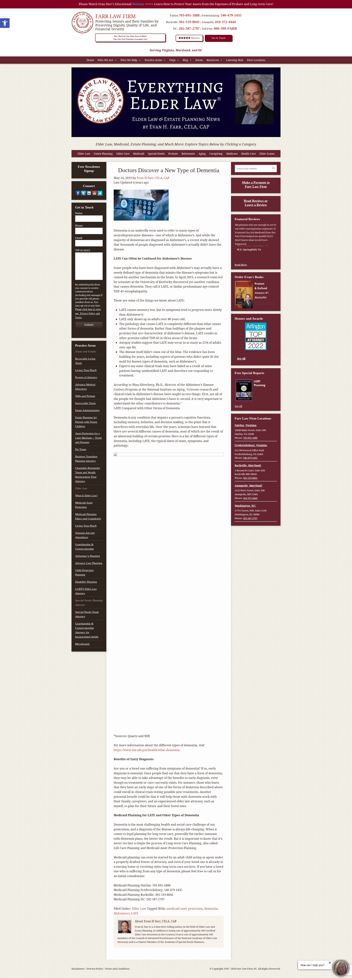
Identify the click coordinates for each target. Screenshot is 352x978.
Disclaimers (78, 968)
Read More (241, 264)
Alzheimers (122, 913)
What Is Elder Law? (86, 495)
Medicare (232, 153)
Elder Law (84, 153)
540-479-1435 (231, 15)
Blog (185, 60)
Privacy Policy (95, 968)
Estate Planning (103, 153)
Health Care (248, 153)
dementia (211, 909)
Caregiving (216, 153)
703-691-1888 (189, 15)
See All (241, 358)
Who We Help (128, 60)
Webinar (138, 4)
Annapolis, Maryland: (248, 485)
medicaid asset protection (185, 909)
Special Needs (156, 153)
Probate (173, 153)
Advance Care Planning (88, 563)
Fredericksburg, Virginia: (251, 445)
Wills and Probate (85, 396)
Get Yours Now (265, 397)
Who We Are (105, 60)
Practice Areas (153, 60)
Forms (199, 60)
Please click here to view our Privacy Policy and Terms (88, 313)
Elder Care (122, 153)
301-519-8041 (189, 22)
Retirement (188, 153)
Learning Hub (234, 60)
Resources (213, 60)
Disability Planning (86, 581)
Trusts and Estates (85, 351)
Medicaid (138, 153)
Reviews (195, 38)
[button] (5, 23)
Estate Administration (87, 410)
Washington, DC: (245, 505)
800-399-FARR (225, 28)
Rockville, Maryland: (248, 465)
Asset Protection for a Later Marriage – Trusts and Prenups (88, 438)
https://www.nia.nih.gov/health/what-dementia (146, 750)
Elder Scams (266, 153)
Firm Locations (256, 60)
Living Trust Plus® (86, 370)
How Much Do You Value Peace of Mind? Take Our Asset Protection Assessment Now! (130, 37)
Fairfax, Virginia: (246, 425)
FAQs (172, 60)
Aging (202, 153)
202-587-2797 (189, 28)
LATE (134, 913)
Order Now (265, 302)
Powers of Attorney (86, 377)
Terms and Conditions (117, 968)
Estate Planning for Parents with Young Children (86, 422)
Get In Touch (218, 38)
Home (90, 60)
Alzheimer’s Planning (87, 555)
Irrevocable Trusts (85, 403)
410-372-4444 (225, 22)
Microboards (82, 643)
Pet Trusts (80, 449)
